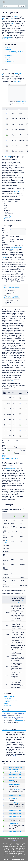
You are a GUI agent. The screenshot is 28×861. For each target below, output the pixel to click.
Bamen (6, 703)
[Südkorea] (11, 465)
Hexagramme (7, 37)
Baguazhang (7, 705)
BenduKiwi (19, 101)
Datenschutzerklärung (18, 859)
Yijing (11, 23)
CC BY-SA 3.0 (23, 101)
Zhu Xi (4, 257)
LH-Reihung (8, 156)
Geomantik (7, 218)
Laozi (20, 273)
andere (6, 73)
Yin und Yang (7, 698)
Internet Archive (19, 720)
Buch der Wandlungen (7, 39)
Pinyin (3, 18)
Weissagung (18, 19)
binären (11, 249)
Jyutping (12, 18)
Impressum (7, 859)
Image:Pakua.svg (18, 789)
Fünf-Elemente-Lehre (9, 696)
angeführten (17, 81)
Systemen (16, 191)
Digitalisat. (15, 756)
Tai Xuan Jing (7, 701)
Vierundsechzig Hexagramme (11, 700)
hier (13, 843)
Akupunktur (7, 217)
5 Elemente (5, 541)
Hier (19, 843)
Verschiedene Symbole (16, 247)
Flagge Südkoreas (11, 468)
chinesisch (16, 16)
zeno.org (21, 756)
